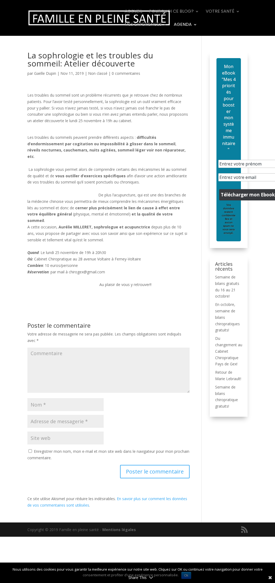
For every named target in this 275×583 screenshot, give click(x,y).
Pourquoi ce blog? (171, 11)
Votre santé (220, 11)
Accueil (133, 11)
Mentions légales (119, 529)
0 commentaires (126, 73)
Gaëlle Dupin (45, 73)
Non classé (97, 73)
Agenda (183, 25)
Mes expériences (143, 25)
